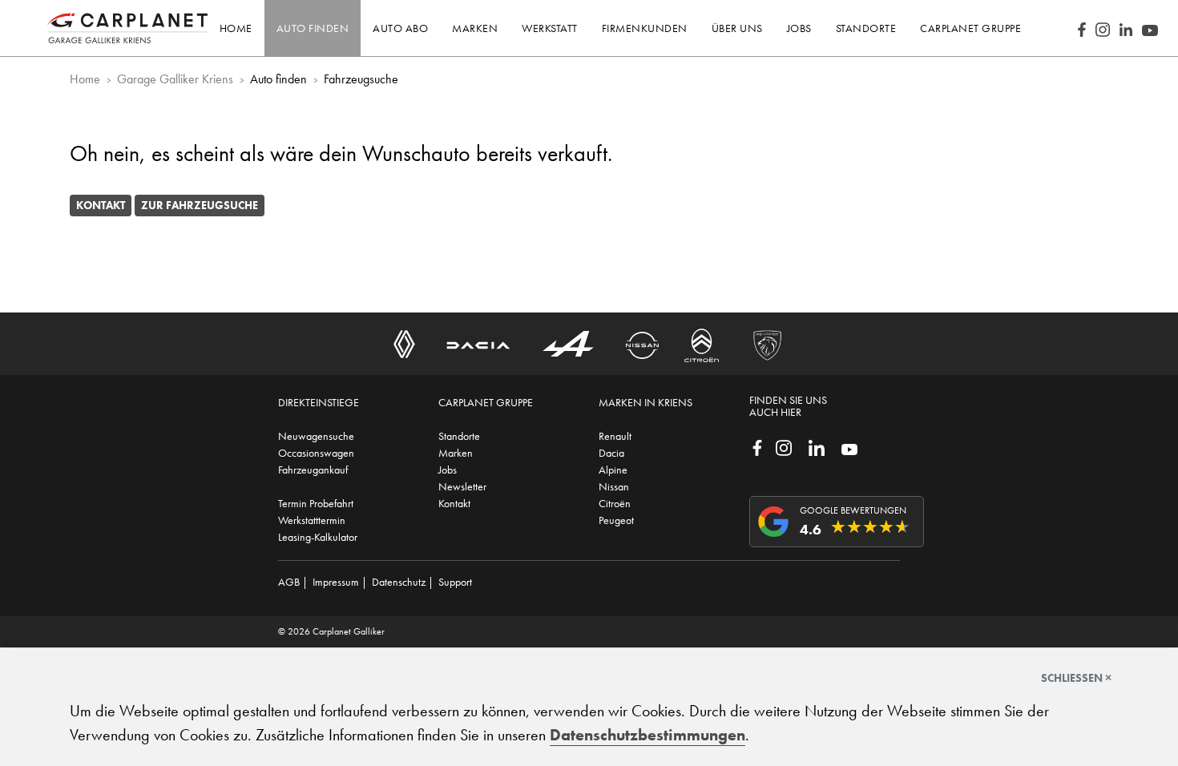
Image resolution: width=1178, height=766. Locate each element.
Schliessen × (1076, 678)
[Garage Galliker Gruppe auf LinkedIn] (817, 446)
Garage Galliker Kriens (175, 79)
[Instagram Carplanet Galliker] (1102, 28)
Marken (455, 452)
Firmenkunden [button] (645, 28)
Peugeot (616, 520)
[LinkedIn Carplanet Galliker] (1126, 28)
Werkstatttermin (311, 520)
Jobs (447, 469)
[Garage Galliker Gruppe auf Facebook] (757, 446)
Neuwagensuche (316, 436)
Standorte (459, 436)
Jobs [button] (799, 28)
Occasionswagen (316, 452)
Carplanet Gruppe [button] (970, 28)
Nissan (614, 486)
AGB (289, 581)
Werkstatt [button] (550, 28)
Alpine (613, 469)
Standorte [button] (866, 28)
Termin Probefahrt (315, 503)
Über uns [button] (737, 28)
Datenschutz (399, 581)
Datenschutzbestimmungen (647, 734)
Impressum (336, 581)
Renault (615, 436)
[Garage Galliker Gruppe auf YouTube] (849, 448)
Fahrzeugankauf (313, 469)
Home (236, 28)
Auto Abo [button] (400, 28)
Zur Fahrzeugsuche (199, 205)
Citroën (615, 503)
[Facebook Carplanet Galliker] (1081, 28)
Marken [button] (475, 28)
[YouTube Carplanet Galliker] (1150, 28)
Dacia (611, 452)
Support (455, 581)
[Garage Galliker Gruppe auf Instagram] (784, 446)
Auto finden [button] (312, 28)
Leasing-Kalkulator (317, 537)
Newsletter (462, 486)
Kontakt (100, 205)
